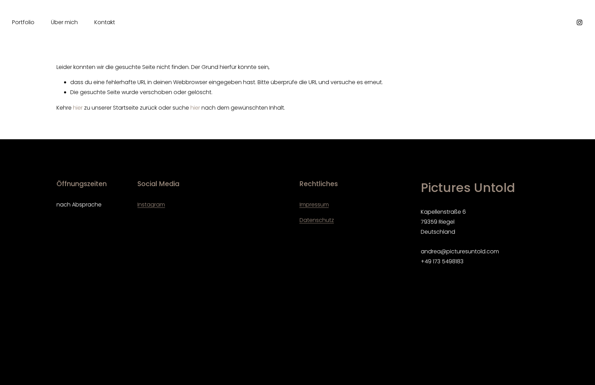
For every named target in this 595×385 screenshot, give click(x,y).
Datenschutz (317, 220)
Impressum (314, 205)
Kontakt (104, 22)
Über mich (64, 22)
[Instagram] (579, 22)
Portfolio (23, 22)
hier (78, 108)
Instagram (151, 205)
